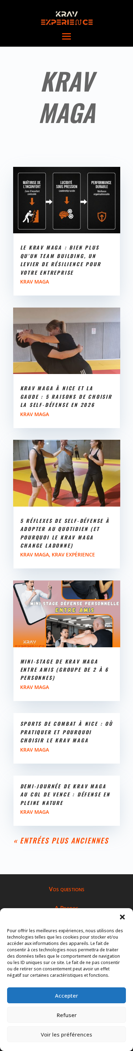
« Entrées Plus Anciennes (61, 840)
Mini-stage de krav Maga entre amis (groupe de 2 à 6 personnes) (64, 670)
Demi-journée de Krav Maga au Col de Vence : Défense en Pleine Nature (65, 794)
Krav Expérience (73, 554)
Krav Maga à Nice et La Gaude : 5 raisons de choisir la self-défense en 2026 (66, 396)
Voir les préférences (66, 1034)
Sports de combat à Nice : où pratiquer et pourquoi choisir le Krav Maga (66, 732)
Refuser (67, 1014)
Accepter (66, 995)
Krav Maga (34, 281)
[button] (122, 917)
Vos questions (66, 889)
